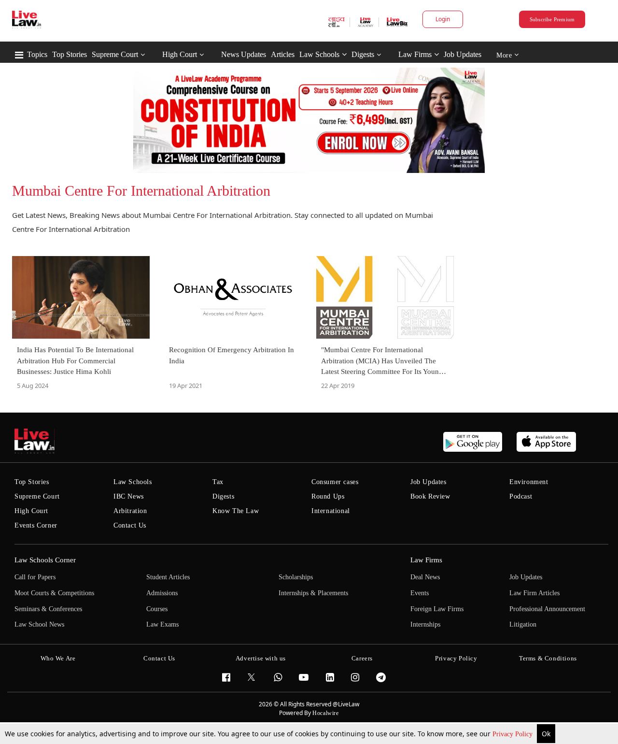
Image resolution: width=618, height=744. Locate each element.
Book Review (430, 496)
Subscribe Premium (552, 19)
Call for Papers (35, 577)
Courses (157, 609)
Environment (528, 482)
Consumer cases (334, 482)
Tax (218, 482)
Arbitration (130, 511)
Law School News (39, 624)
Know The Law (235, 511)
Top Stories (69, 54)
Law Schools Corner (45, 560)
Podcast (520, 496)
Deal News (425, 577)
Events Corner (35, 525)
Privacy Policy (513, 734)
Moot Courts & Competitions (54, 593)
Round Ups (327, 496)
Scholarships (296, 577)
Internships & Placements (313, 593)
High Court (179, 54)
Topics (37, 54)
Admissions (162, 593)
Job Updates (462, 54)
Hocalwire (325, 713)
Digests (362, 54)
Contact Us (129, 525)
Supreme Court (115, 54)
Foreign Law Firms (437, 609)
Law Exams (162, 624)
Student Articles (168, 577)
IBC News (128, 496)
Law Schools (319, 54)
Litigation (522, 624)
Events (419, 593)
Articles (283, 54)
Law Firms (415, 54)
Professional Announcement (547, 609)
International (330, 511)
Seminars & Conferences (48, 609)
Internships (425, 624)
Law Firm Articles (534, 593)
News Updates (243, 54)
